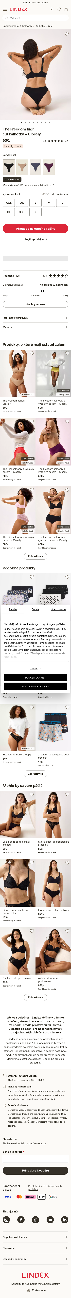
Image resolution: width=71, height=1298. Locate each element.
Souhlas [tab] (13, 609)
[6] (41, 123)
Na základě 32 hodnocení (54, 284)
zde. (14, 656)
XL (9, 212)
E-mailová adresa (13, 1151)
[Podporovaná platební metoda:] (35, 1197)
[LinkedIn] (64, 1219)
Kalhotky (27, 26)
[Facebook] (21, 1219)
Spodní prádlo (11, 26)
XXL (22, 212)
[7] (45, 123)
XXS (9, 203)
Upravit (33, 668)
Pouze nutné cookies (35, 686)
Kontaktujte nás (20, 1283)
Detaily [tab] (35, 609)
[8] (49, 123)
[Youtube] (50, 1219)
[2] (26, 123)
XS (22, 203)
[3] (30, 123)
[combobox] (35, 18)
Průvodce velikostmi (56, 194)
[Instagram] (6, 1219)
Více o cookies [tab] (58, 609)
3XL (35, 212)
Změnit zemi (39, 1290)
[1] (22, 123)
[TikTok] (35, 1219)
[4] (34, 123)
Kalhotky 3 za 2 (44, 26)
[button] (35, 74)
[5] (37, 123)
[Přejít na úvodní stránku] (18, 9)
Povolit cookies (35, 677)
